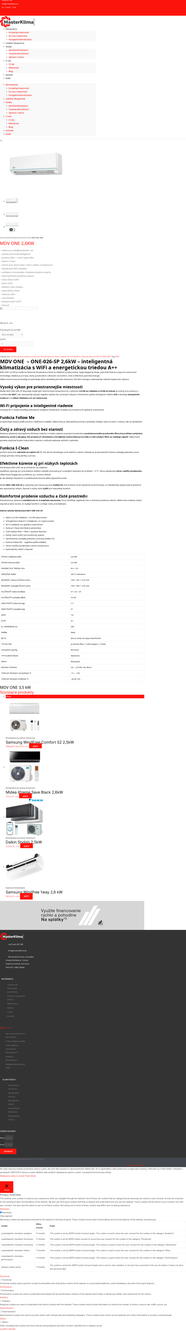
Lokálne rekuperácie (15, 43)
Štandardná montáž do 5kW (20, 238)
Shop (2, 238)
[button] (1, 140)
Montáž (7, 238)
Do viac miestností (18, 36)
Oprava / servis (16, 57)
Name (2, 1138)
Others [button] (3, 1318)
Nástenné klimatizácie (71, 356)
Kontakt (10, 130)
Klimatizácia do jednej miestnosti (25, 356)
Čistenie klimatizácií (19, 53)
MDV (117, 356)
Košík (8, 78)
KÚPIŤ (35, 746)
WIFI (109, 356)
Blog (11, 127)
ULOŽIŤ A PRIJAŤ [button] (7, 1329)
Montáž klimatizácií (18, 50)
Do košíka (8, 349)
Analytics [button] (4, 1297)
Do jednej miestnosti (19, 32)
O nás (8, 60)
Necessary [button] (4, 1209)
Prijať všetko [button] (30, 1176)
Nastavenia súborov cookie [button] (12, 1176)
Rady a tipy (6, 1028)
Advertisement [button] (6, 1308)
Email (2, 1145)
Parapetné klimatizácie (20, 95)
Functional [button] (4, 1276)
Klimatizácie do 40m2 (50, 356)
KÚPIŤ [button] (26, 896)
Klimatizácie (11, 29)
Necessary (7, 1212)
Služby (9, 46)
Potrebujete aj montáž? (10, 330)
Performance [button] (6, 1287)
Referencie (14, 67)
